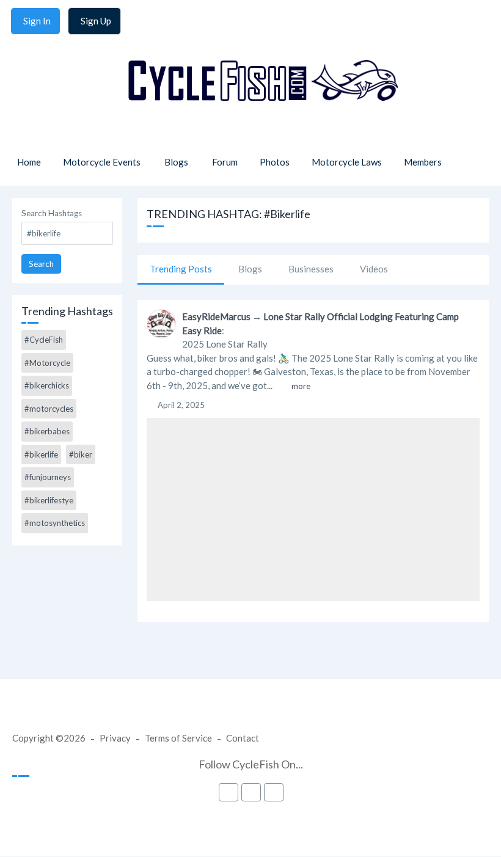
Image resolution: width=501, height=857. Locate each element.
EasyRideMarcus (216, 316)
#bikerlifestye (48, 500)
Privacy (115, 737)
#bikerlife (41, 454)
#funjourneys (47, 477)
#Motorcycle (47, 363)
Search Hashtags (51, 213)
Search (41, 264)
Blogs (250, 268)
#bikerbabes (47, 431)
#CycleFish (43, 340)
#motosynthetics (54, 523)
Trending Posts (181, 268)
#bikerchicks (46, 385)
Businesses (311, 268)
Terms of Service (178, 737)
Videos (374, 268)
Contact (242, 737)
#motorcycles (48, 409)
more (300, 386)
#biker (80, 454)
